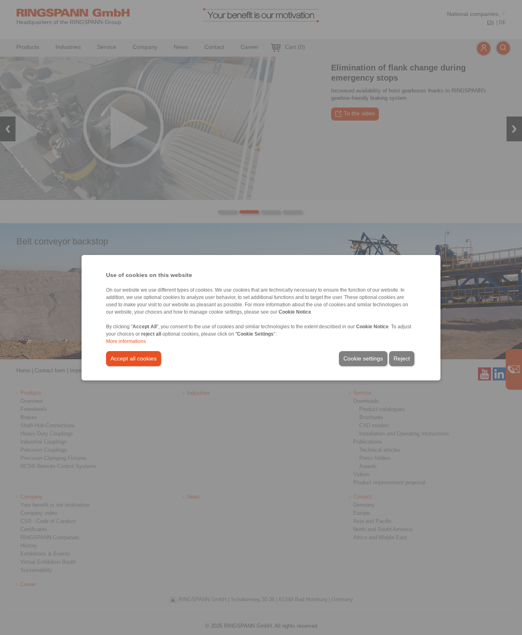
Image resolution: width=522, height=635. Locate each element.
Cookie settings (363, 358)
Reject (402, 358)
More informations (126, 341)
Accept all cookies (134, 358)
